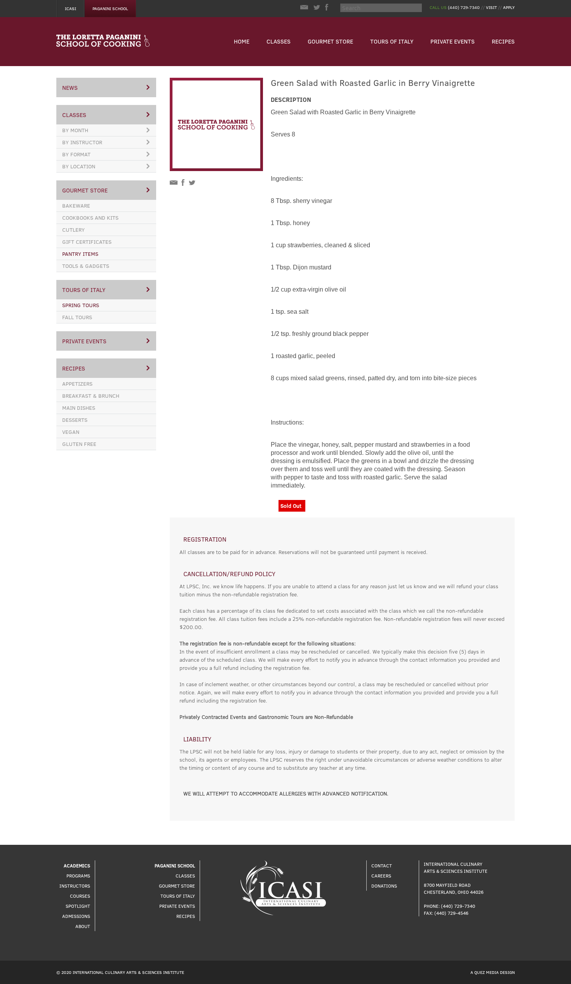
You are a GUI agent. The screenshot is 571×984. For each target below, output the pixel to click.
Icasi (70, 8)
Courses (80, 896)
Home (241, 41)
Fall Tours (77, 317)
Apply (509, 7)
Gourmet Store (330, 41)
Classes (278, 41)
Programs (78, 875)
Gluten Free (79, 443)
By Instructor (82, 142)
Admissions (76, 916)
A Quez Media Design (492, 972)
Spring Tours (80, 305)
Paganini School (110, 8)
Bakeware (76, 205)
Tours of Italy (391, 41)
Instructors (74, 886)
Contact (381, 865)
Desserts (74, 419)
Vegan (70, 431)
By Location (78, 166)
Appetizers (77, 383)
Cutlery (73, 229)
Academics (77, 865)
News (70, 87)
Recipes (503, 41)
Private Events (452, 41)
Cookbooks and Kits (90, 217)
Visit (491, 7)
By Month (75, 130)
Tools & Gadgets (85, 265)
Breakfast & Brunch (90, 395)
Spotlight (78, 906)
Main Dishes (78, 407)
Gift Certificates (86, 241)
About (82, 926)
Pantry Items (80, 253)
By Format (76, 154)
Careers (381, 875)
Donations (384, 886)
